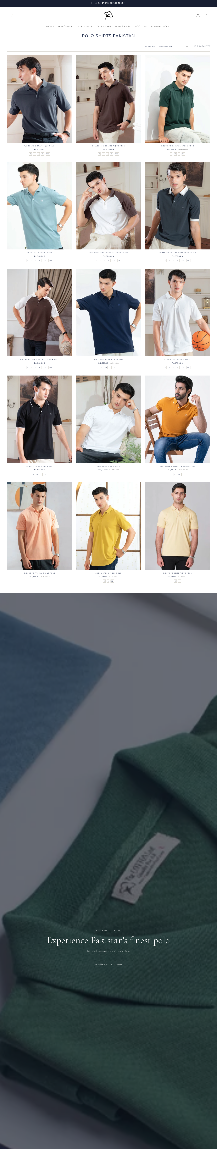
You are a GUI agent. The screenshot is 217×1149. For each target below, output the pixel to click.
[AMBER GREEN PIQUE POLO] (108, 526)
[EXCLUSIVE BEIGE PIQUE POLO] (177, 526)
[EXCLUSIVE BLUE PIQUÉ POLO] (108, 312)
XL (43, 154)
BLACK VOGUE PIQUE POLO (39, 466)
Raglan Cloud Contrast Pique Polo (108, 253)
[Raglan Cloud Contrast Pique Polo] (108, 206)
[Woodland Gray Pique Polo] (39, 99)
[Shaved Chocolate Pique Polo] (108, 99)
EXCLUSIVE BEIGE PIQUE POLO (177, 573)
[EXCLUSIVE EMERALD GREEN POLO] (177, 99)
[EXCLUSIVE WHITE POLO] (108, 419)
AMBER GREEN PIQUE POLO (108, 573)
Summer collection (108, 964)
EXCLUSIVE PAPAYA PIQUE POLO (39, 573)
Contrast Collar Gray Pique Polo (177, 253)
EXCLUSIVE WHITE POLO (108, 466)
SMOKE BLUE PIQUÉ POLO (39, 253)
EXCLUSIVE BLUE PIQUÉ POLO (108, 359)
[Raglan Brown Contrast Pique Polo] (39, 312)
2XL (45, 260)
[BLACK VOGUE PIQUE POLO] (39, 419)
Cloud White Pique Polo (177, 359)
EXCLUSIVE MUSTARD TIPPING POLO (177, 466)
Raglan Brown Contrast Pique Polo (40, 359)
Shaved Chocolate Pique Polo (108, 146)
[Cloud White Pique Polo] (177, 312)
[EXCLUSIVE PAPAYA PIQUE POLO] (39, 526)
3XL (47, 154)
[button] (12, 15)
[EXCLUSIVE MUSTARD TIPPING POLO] (177, 419)
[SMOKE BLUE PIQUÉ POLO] (39, 206)
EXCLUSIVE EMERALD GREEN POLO (177, 146)
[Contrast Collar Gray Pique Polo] (177, 206)
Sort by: (150, 46)
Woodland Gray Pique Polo (39, 146)
